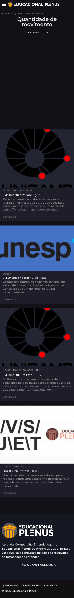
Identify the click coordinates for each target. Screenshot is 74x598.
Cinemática (18, 467)
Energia (27, 191)
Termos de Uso (31, 585)
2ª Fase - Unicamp (12, 191)
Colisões (28, 370)
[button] (4, 4)
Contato (50, 585)
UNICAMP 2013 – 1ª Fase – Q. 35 (22, 375)
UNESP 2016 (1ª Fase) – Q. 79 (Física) (25, 278)
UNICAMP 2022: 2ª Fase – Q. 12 (21, 195)
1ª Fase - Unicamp (12, 370)
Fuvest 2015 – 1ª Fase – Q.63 (20, 471)
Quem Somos (10, 585)
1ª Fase (6, 467)
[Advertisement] (37, 84)
